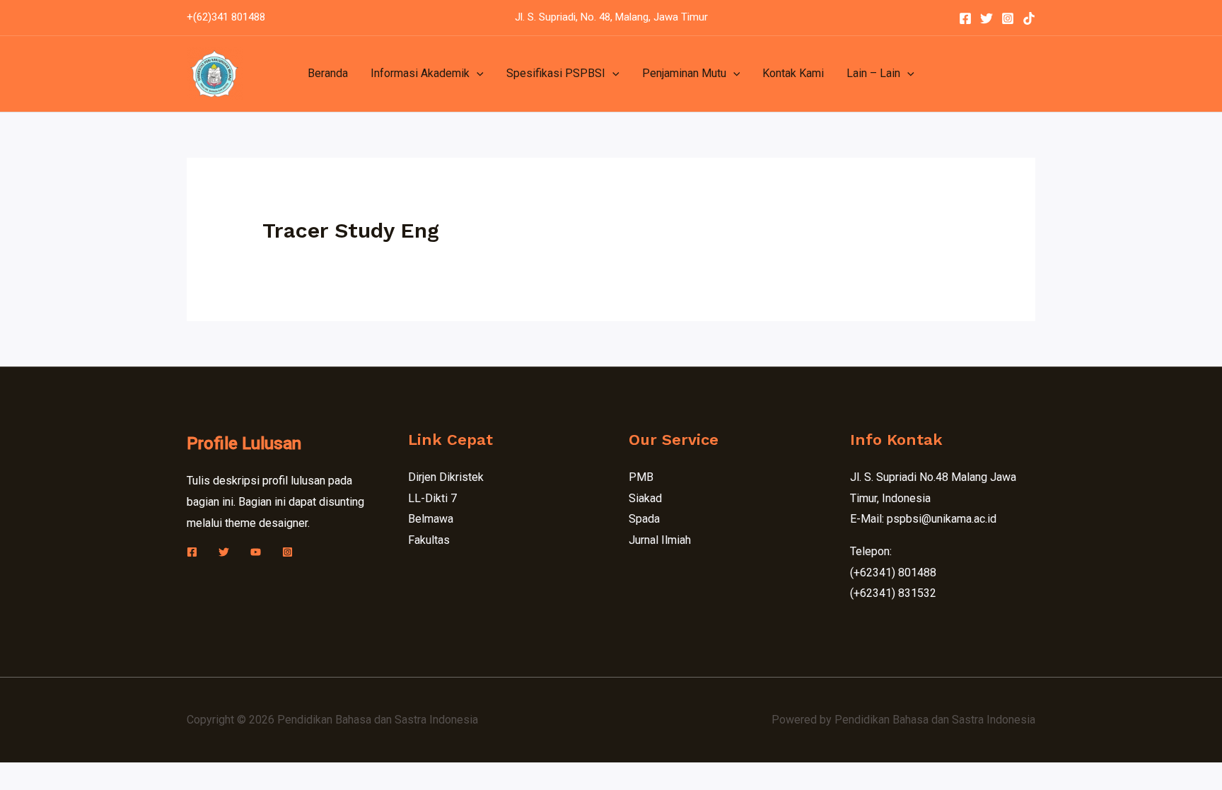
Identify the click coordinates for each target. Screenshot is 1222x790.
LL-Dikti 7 (432, 498)
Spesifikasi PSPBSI (555, 73)
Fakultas (429, 540)
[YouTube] (255, 552)
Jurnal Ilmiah (660, 540)
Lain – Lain (873, 73)
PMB (641, 477)
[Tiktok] (1029, 18)
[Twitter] (986, 18)
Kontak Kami (793, 73)
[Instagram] (1007, 18)
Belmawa (430, 518)
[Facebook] (965, 18)
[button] (477, 73)
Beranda (328, 73)
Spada (644, 518)
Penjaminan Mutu (684, 73)
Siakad (645, 498)
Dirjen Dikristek (446, 477)
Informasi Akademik (420, 73)
